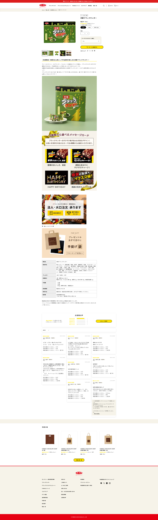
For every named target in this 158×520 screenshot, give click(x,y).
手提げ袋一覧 (79, 460)
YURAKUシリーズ (46, 488)
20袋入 (89, 27)
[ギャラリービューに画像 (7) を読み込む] (69, 53)
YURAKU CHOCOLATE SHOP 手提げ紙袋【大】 (107, 449)
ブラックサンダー (46, 482)
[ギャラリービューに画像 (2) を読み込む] (51, 53)
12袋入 (83, 27)
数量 (81, 31)
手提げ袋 (44, 500)
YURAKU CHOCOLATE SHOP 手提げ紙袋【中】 (88, 449)
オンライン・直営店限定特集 (48, 479)
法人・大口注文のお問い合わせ (68, 491)
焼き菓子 (44, 503)
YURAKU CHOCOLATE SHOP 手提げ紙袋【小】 (68, 449)
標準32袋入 (96, 27)
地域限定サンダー (53, 9)
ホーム (43, 9)
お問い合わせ (64, 488)
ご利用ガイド (64, 482)
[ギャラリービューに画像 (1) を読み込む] (45, 53)
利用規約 (82, 479)
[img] (46, 336)
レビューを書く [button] (104, 321)
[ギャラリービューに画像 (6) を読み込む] (63, 53)
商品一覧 (47, 9)
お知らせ (63, 479)
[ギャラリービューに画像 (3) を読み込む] (57, 53)
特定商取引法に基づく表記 (86, 485)
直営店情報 (63, 494)
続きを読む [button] (97, 413)
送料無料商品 (45, 497)
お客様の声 (63, 497)
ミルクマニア (45, 491)
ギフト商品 (44, 494)
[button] (104, 5)
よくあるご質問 (64, 485)
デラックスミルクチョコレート (48, 485)
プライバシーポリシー (85, 482)
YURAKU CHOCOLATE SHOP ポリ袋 (49, 449)
